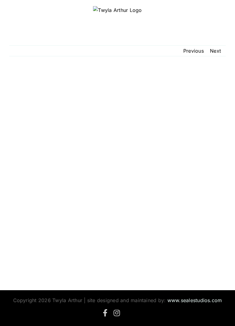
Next (215, 51)
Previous (193, 51)
